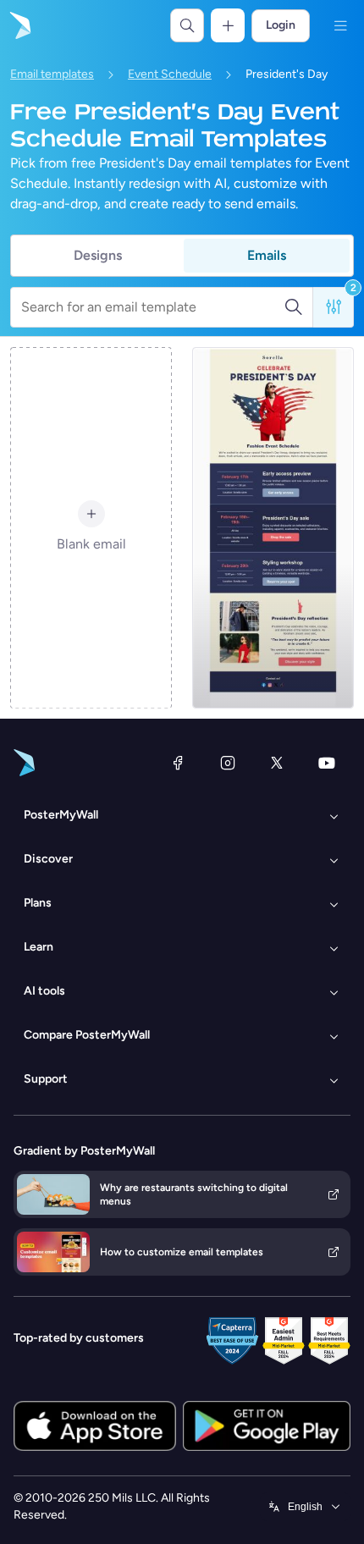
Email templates (52, 74)
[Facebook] (178, 763)
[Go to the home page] (18, 25)
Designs (98, 255)
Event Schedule (170, 74)
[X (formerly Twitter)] (277, 763)
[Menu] (340, 25)
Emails (266, 255)
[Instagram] (228, 763)
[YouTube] (327, 763)
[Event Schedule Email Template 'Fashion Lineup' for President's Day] (273, 528)
